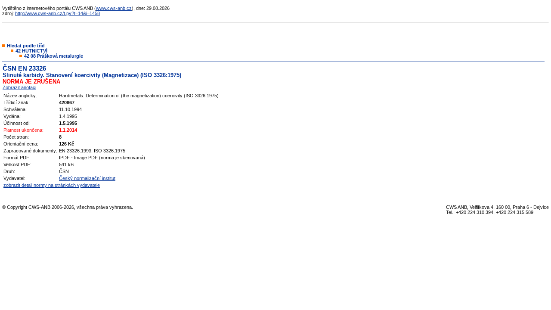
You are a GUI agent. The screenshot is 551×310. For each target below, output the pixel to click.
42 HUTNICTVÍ (31, 50)
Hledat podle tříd (26, 45)
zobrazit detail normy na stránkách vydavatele (51, 185)
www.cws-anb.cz (114, 8)
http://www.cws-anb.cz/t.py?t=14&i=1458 (57, 13)
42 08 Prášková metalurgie (53, 56)
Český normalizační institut (87, 178)
